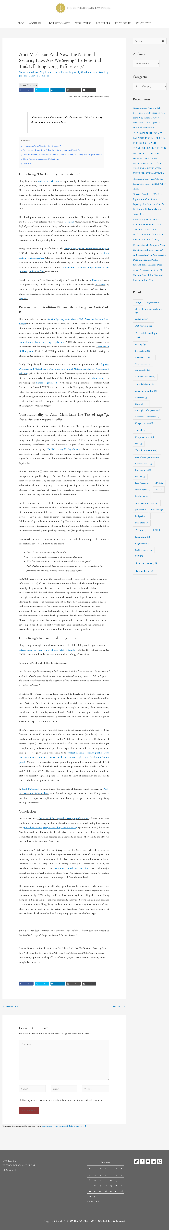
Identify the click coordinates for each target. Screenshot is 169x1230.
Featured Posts (52, 72)
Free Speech (142, 482)
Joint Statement (30, 788)
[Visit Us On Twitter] (136, 1161)
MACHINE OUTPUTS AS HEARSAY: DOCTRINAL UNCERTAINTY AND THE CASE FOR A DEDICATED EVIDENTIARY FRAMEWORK (148, 163)
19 (111, 1185)
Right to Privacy (144, 549)
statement (69, 221)
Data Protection (146, 450)
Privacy (141, 529)
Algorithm (152, 302)
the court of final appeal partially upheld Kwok (63, 818)
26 (111, 1190)
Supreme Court (146, 563)
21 (121, 1185)
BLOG (21, 23)
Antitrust (141, 318)
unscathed (100, 284)
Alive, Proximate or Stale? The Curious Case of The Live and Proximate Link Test (148, 275)
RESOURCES (103, 23)
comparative (142, 370)
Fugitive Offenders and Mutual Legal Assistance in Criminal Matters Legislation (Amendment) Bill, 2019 (64, 369)
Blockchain (142, 350)
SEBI (139, 556)
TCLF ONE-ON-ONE (59, 23)
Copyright (141, 404)
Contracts (141, 397)
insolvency (141, 496)
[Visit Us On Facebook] (142, 1161)
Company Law (143, 363)
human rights (142, 489)
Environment (143, 470)
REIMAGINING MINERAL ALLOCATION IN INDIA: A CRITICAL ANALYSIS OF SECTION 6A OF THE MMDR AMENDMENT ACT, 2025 (148, 229)
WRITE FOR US (123, 23)
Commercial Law (144, 357)
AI (138, 302)
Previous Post (11, 1006)
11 (106, 1180)
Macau (95, 280)
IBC (159, 489)
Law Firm (157, 509)
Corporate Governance (147, 416)
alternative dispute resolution (148, 311)
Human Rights (68, 72)
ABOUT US (35, 23)
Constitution (144, 383)
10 (100, 1180)
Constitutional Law (28, 72)
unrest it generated (47, 382)
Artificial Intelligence (148, 335)
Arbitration (143, 325)
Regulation (142, 536)
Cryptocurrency (144, 437)
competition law (145, 376)
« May (90, 1201)
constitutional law (146, 391)
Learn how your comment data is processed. (64, 1125)
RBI (156, 530)
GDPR (159, 482)
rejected (23, 298)
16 (95, 1185)
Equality (140, 476)
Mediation (141, 522)
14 (122, 1180)
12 (111, 1180)
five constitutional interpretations (71, 868)
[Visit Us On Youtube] (148, 1161)
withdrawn (97, 378)
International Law (146, 502)
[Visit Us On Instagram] (159, 1161)
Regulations (142, 543)
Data (139, 443)
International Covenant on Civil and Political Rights (47, 649)
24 (100, 1190)
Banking (140, 344)
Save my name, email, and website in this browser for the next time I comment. (62, 1100)
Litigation (141, 516)
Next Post (118, 1006)
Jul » (97, 1201)
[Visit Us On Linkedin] (154, 1161)
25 (106, 1190)
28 (122, 1190)
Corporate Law (144, 423)
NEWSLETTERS (83, 23)
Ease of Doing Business (147, 457)
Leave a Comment (40, 75)
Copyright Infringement (147, 410)
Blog (42, 72)
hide (34, 140)
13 (116, 1180)
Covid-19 (142, 430)
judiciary (140, 509)
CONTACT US (143, 23)
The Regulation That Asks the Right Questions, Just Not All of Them (149, 183)
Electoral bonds (144, 463)
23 (95, 1190)
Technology (145, 571)
